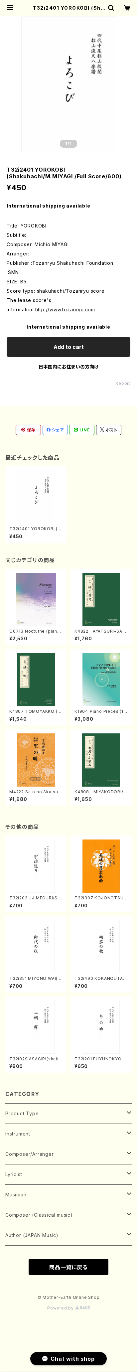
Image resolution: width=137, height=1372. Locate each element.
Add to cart (69, 347)
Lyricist (13, 1174)
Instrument (17, 1134)
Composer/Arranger (29, 1154)
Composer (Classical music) (39, 1215)
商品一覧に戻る (68, 1267)
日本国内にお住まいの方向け (68, 367)
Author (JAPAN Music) (32, 1235)
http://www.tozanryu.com (65, 309)
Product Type (22, 1113)
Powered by (61, 1307)
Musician (15, 1194)
